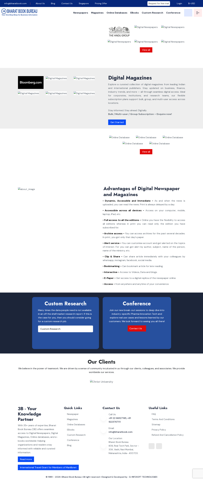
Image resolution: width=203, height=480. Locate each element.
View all (146, 49)
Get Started (117, 122)
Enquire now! (74, 61)
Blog (53, 3)
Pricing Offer (101, 3)
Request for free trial (159, 3)
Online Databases (117, 12)
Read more (26, 459)
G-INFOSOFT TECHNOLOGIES (143, 477)
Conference (173, 12)
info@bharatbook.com (15, 3)
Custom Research (152, 12)
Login (179, 3)
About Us (40, 3)
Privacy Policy (159, 429)
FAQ (154, 414)
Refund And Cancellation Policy (168, 434)
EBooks (134, 12)
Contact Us (67, 3)
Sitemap (156, 424)
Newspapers (80, 12)
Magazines (97, 12)
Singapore (84, 3)
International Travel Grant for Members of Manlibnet (48, 467)
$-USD (191, 3)
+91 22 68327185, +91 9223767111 (120, 420)
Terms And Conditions (163, 419)
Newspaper (73, 414)
